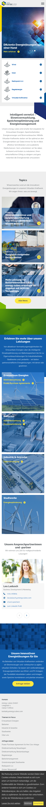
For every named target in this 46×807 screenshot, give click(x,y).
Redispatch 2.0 (17, 81)
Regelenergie (17, 89)
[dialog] (23, 789)
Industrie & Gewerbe (9, 728)
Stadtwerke (6, 731)
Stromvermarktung (12, 421)
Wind (14, 65)
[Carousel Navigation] (23, 615)
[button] (30, 50)
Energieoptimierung (13, 502)
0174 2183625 (12, 594)
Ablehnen (28, 803)
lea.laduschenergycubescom (19, 598)
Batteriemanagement (10, 759)
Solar (14, 73)
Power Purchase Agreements (17, 383)
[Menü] (42, 4)
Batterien (5, 724)
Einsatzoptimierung (13, 424)
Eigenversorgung (12, 461)
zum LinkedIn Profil (14, 606)
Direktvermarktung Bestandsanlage (15, 752)
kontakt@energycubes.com (12, 711)
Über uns (5, 735)
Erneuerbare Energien (10, 721)
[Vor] (26, 615)
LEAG (9, 3)
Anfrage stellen (23, 684)
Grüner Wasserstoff (9, 769)
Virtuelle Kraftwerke (19, 98)
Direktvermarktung (12, 380)
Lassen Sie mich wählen (11, 803)
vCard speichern (13, 602)
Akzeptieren (38, 803)
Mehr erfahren (10, 52)
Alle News (23, 301)
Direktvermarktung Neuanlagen (14, 748)
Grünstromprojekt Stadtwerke (13, 762)
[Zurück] (19, 615)
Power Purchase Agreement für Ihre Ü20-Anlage (20, 745)
